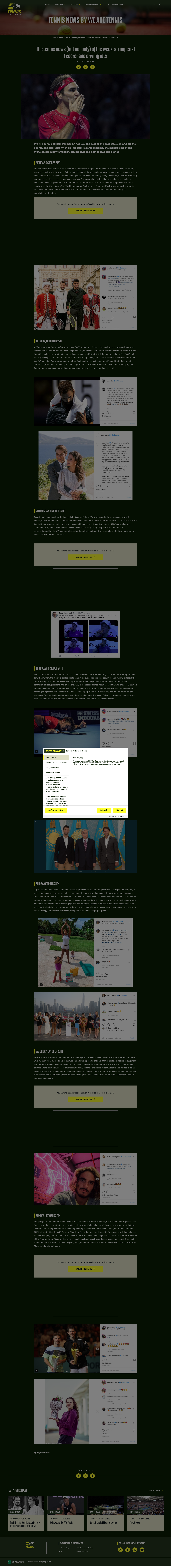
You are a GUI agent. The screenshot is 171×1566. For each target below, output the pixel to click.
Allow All (119, 810)
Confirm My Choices (55, 810)
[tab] (56, 757)
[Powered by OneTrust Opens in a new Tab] (118, 816)
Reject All (103, 810)
